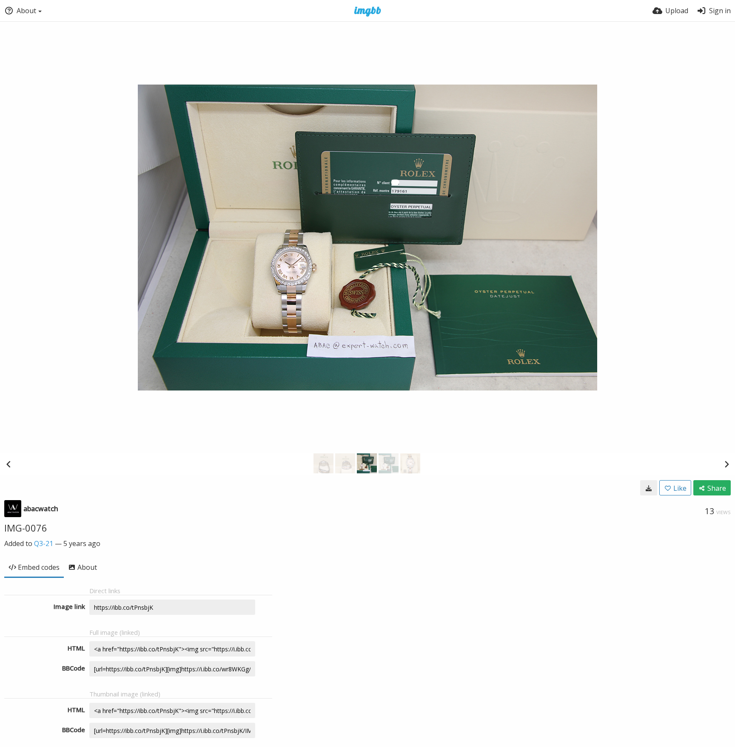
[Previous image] (8, 464)
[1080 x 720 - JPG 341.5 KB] (648, 487)
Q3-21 (43, 543)
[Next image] (726, 464)
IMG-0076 (25, 527)
